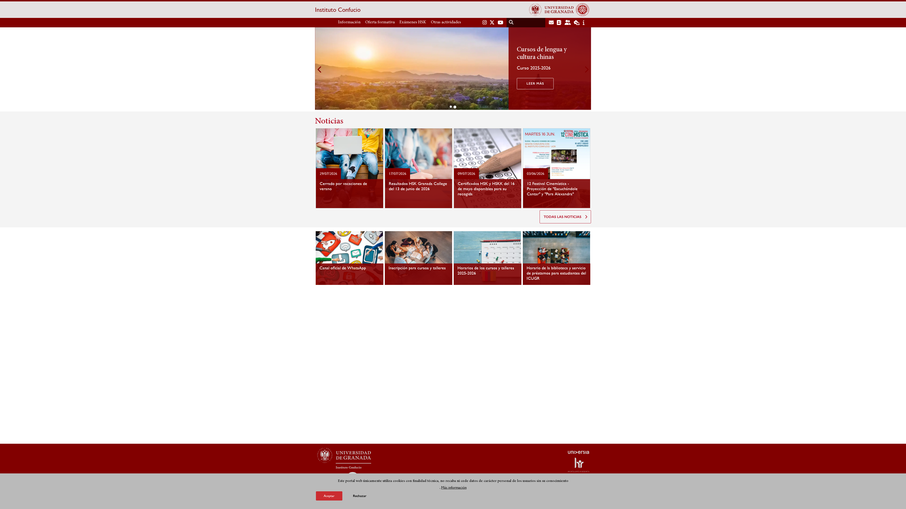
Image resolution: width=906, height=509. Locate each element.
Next (586, 69)
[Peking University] (582, 9)
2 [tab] (454, 107)
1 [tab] (451, 107)
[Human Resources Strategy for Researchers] (578, 465)
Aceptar (329, 496)
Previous (319, 69)
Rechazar (359, 496)
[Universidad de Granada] (551, 9)
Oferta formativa (380, 22)
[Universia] (578, 452)
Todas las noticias (562, 217)
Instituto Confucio (338, 10)
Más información (454, 487)
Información (349, 22)
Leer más (535, 84)
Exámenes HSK (412, 22)
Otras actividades (446, 22)
